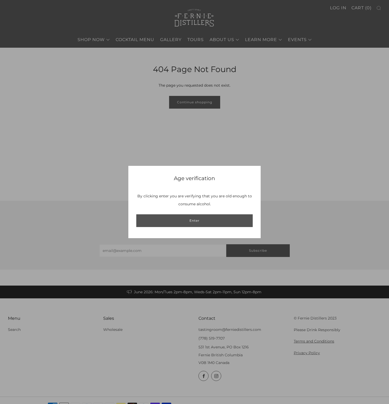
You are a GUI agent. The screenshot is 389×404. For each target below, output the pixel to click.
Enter (194, 221)
